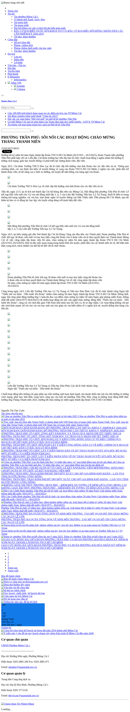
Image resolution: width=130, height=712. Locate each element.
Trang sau (12, 567)
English (20, 86)
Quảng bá (6, 627)
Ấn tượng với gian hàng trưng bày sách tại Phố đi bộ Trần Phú (39, 124)
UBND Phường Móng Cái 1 (15, 645)
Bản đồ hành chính (10, 576)
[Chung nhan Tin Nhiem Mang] (17, 703)
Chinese (20, 89)
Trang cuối (13, 570)
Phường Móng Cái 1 (9, 101)
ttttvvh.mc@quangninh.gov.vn (23, 695)
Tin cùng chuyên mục (12, 413)
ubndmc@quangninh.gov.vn (22, 667)
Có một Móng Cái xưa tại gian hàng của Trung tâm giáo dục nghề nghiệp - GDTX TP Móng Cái (56, 121)
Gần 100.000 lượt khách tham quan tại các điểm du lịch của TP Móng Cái (44, 113)
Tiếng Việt (15, 82)
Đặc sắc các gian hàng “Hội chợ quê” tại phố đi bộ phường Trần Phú (42, 119)
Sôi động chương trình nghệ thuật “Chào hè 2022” (33, 116)
